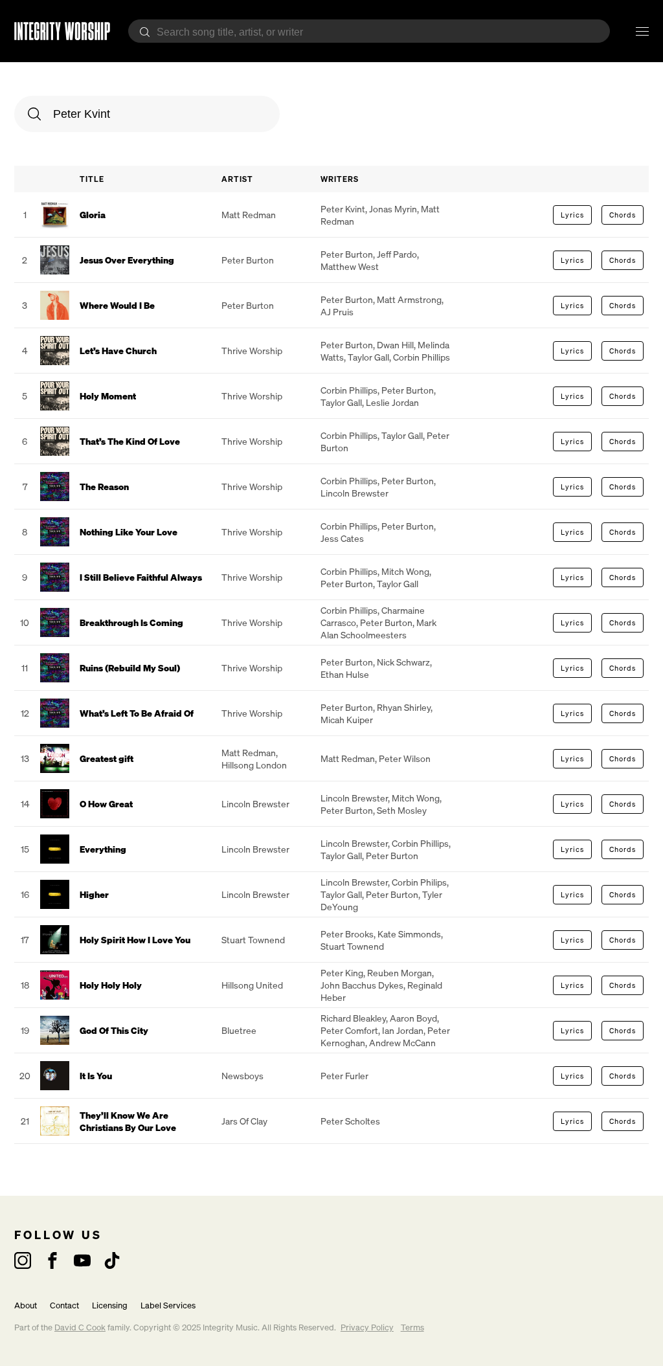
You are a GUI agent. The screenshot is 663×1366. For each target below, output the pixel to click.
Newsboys (242, 1075)
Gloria (93, 214)
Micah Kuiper (346, 719)
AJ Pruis (337, 312)
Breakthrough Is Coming (131, 622)
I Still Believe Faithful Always (141, 577)
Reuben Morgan (399, 973)
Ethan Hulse (344, 674)
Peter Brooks (347, 934)
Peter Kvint (342, 209)
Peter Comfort (349, 1030)
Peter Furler (344, 1075)
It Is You (96, 1075)
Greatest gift (106, 758)
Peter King (341, 973)
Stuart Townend (253, 940)
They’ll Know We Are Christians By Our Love (128, 1121)
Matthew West (349, 266)
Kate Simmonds (409, 934)
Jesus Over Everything (127, 260)
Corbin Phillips (421, 357)
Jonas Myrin (393, 209)
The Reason (104, 486)
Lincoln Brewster (354, 493)
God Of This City (114, 1030)
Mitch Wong (405, 571)
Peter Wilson (405, 758)
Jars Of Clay (244, 1121)
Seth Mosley (402, 810)
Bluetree (238, 1030)
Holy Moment (108, 396)
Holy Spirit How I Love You (135, 940)
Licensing (110, 1305)
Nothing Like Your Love (128, 532)
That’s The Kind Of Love (130, 441)
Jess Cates (342, 538)
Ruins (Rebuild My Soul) (130, 668)
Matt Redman (248, 214)
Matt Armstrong (409, 299)
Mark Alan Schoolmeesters (378, 628)
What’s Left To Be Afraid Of (137, 713)
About (25, 1305)
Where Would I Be (117, 305)
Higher (94, 894)
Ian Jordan (402, 1030)
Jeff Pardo (397, 254)
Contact (64, 1305)
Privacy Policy (367, 1327)
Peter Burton (247, 260)
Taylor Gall (368, 357)
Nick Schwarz (403, 662)
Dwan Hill (395, 345)
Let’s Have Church (118, 350)
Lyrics (572, 214)
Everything (103, 849)
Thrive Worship (251, 350)
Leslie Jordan (392, 402)
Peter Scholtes (350, 1121)
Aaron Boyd (413, 1018)
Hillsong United (252, 985)
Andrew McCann (402, 1042)
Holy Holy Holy (111, 985)
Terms (412, 1327)
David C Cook (80, 1327)
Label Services (168, 1305)
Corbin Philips (419, 882)
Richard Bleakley (353, 1018)
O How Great (106, 804)
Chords (622, 214)
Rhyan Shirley (404, 707)
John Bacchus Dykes (361, 985)
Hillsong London (254, 765)
